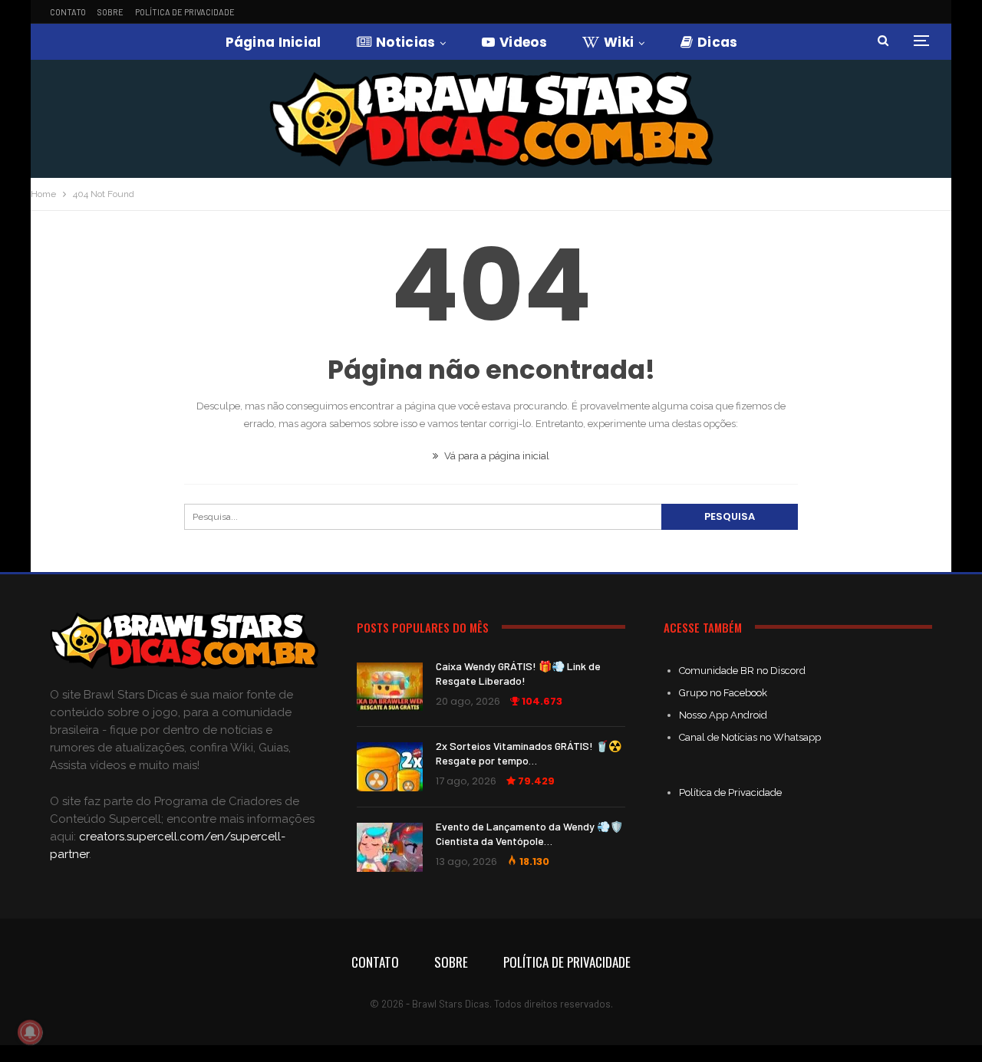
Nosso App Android (723, 715)
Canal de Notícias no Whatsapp (750, 737)
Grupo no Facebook (723, 693)
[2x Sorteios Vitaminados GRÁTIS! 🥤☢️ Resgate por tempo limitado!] (390, 766)
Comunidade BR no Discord (742, 670)
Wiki (619, 42)
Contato (68, 12)
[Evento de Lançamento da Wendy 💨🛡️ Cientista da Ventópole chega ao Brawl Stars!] (390, 847)
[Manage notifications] (30, 1032)
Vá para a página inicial (495, 456)
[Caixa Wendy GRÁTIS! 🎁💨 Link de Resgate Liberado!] (390, 687)
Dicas (717, 42)
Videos (523, 42)
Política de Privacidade (185, 12)
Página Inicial (273, 42)
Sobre (110, 12)
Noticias (405, 42)
